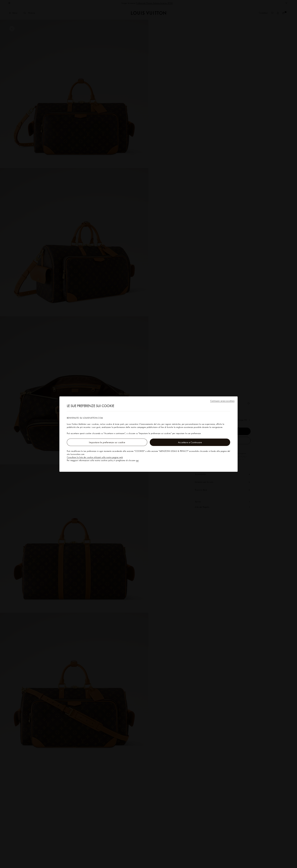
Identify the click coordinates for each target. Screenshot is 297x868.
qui (137, 460)
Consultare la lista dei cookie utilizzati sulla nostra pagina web (95, 457)
